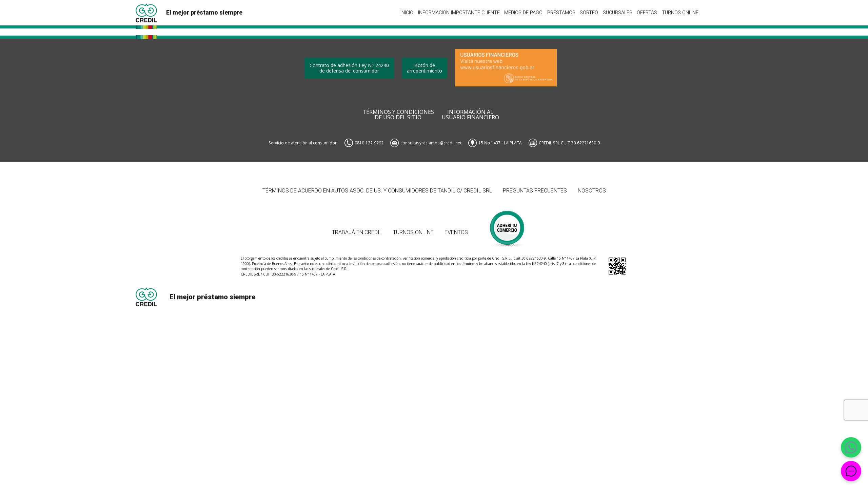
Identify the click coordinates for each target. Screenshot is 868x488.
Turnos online (680, 12)
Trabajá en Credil (357, 232)
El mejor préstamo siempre (204, 12)
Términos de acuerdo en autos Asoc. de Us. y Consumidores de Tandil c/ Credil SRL (377, 190)
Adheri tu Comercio (507, 225)
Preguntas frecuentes (535, 190)
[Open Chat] (851, 471)
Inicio (406, 12)
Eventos (456, 232)
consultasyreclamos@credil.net (430, 142)
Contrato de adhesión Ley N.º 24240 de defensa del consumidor (349, 68)
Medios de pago (523, 12)
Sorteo (589, 12)
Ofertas (647, 12)
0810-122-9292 (369, 142)
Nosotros (592, 190)
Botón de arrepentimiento (424, 68)
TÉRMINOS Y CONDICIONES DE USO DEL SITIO (398, 114)
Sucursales (617, 12)
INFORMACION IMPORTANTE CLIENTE (459, 12)
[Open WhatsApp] (851, 447)
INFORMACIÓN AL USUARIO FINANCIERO (470, 114)
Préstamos (561, 12)
